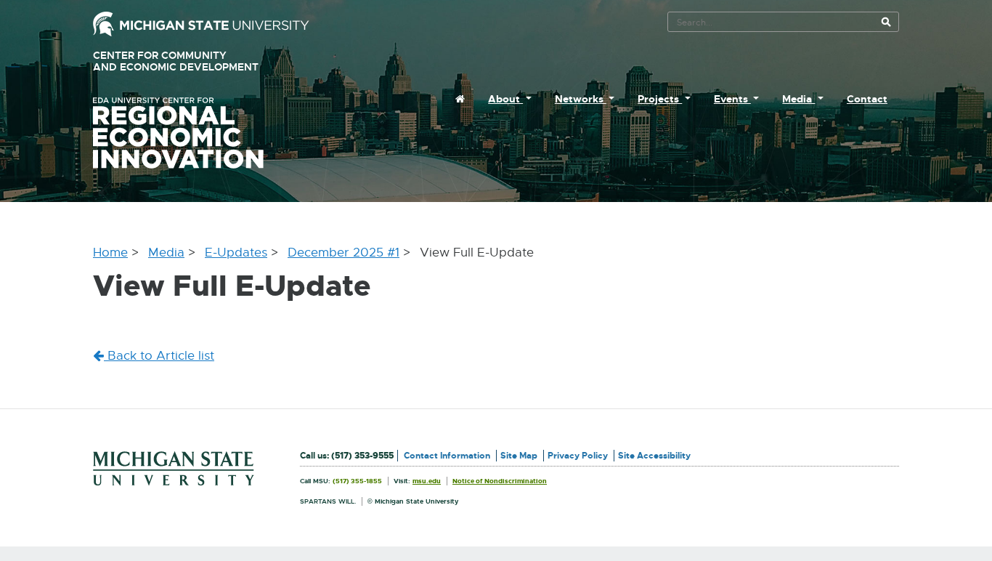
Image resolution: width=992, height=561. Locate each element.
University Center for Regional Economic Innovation (201, 133)
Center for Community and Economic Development (196, 61)
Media (166, 252)
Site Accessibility (654, 455)
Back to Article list (159, 355)
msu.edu (426, 481)
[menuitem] (460, 99)
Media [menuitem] (798, 98)
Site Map (518, 455)
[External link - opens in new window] (201, 23)
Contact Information (447, 455)
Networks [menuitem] (580, 98)
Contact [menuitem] (867, 98)
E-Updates (236, 252)
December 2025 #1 (343, 252)
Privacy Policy (578, 455)
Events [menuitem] (732, 98)
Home (110, 252)
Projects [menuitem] (660, 98)
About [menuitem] (505, 98)
